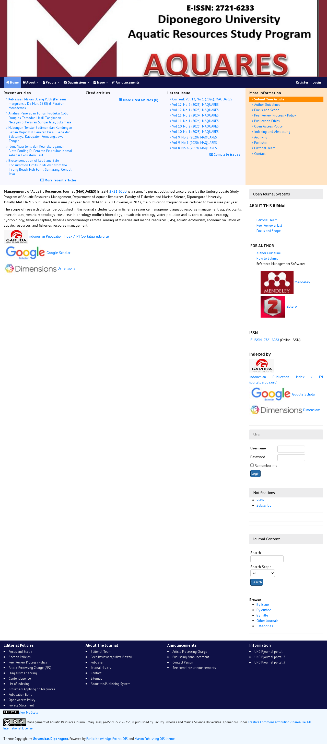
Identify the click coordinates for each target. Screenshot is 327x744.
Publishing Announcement (190, 657)
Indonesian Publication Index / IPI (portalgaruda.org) (68, 236)
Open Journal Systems (271, 193)
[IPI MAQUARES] (261, 365)
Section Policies (19, 657)
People (51, 82)
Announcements (127, 82)
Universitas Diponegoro (50, 739)
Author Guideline (268, 253)
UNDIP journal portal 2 (269, 657)
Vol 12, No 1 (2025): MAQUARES (195, 110)
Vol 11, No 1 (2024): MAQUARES (195, 121)
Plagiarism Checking (23, 673)
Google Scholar (304, 394)
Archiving (260, 137)
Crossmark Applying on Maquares (32, 689)
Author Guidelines (266, 104)
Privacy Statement (21, 705)
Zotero (291, 306)
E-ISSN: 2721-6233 (264, 340)
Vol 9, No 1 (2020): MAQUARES (194, 142)
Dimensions (312, 410)
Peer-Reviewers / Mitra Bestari (111, 657)
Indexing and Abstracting (271, 131)
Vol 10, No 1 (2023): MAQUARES (195, 131)
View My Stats (28, 712)
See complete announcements (194, 668)
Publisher (260, 142)
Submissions (77, 82)
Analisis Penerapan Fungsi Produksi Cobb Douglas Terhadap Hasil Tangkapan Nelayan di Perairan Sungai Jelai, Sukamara (39, 117)
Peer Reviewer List (269, 225)
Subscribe (264, 505)
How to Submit (267, 258)
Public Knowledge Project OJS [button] (107, 739)
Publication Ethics (266, 121)
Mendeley (302, 282)
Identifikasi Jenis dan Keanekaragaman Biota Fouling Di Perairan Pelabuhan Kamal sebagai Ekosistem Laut (39, 151)
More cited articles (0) (140, 100)
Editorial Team (264, 148)
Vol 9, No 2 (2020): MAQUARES (194, 137)
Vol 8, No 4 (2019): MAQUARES (194, 148)
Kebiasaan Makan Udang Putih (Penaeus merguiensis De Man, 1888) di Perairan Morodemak (36, 103)
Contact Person (182, 662)
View (260, 500)
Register (302, 82)
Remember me (266, 465)
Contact (259, 153)
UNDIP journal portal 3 (269, 662)
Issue (101, 82)
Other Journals (267, 620)
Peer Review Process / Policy (274, 115)
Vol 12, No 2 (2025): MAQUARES (195, 104)
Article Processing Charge (189, 651)
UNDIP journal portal (268, 651)
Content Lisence (20, 678)
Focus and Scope (266, 110)
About (31, 82)
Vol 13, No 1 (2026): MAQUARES (202, 99)
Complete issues (226, 154)
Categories (264, 626)
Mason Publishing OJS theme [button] (155, 739)
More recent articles (60, 180)
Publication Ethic (20, 694)
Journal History (101, 668)
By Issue (262, 604)
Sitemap (96, 678)
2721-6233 (118, 191)
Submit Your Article (268, 99)
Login (316, 82)
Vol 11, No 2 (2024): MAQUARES (195, 115)
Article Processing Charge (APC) (30, 668)
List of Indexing (19, 684)
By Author (263, 610)
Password (257, 457)
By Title (262, 615)
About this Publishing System (111, 684)
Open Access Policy (268, 126)
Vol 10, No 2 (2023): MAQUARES (195, 126)
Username (258, 448)
